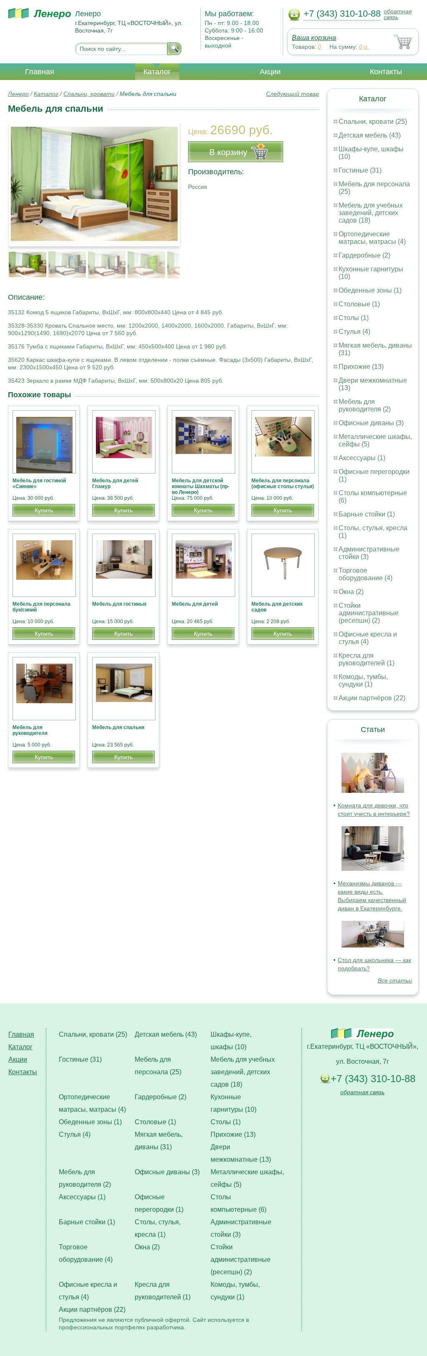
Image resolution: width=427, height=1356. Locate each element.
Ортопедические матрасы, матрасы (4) (372, 238)
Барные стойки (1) (367, 514)
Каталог (157, 72)
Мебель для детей (195, 604)
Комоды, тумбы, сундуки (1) (363, 680)
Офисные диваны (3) (371, 422)
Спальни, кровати (89, 93)
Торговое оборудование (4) (365, 574)
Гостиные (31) (360, 170)
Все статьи (395, 980)
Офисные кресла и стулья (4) (368, 638)
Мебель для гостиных (119, 604)
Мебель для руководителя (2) (365, 405)
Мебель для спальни (118, 727)
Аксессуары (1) (362, 457)
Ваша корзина (314, 37)
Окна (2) (351, 591)
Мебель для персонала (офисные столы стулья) (282, 483)
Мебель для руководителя (30, 730)
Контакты (386, 72)
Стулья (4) (354, 331)
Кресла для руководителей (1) (366, 659)
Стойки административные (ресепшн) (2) (369, 613)
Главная (39, 72)
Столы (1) (354, 317)
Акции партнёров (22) (372, 698)
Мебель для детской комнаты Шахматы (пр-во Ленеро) (200, 486)
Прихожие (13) (361, 366)
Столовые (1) (359, 304)
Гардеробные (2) (364, 255)
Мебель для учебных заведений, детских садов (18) (371, 213)
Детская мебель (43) (370, 135)
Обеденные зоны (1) (370, 290)
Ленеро (18, 93)
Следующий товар (292, 93)
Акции (270, 72)
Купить (44, 510)
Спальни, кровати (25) (373, 121)
